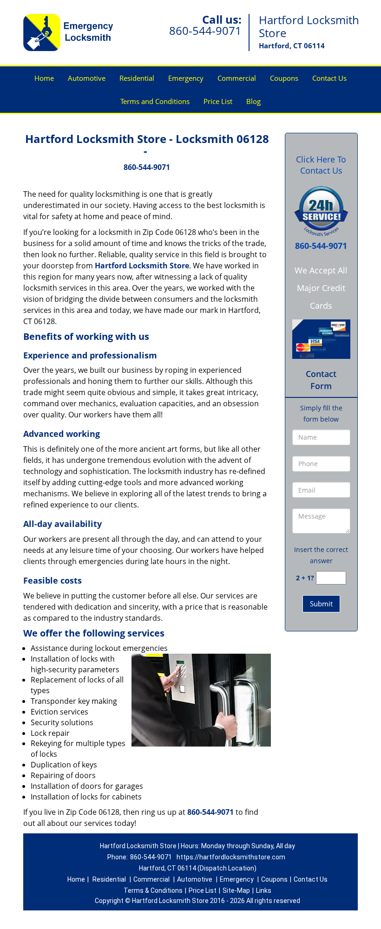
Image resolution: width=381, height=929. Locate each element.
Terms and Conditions (155, 101)
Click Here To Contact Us (321, 165)
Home (44, 78)
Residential (136, 78)
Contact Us (329, 78)
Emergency (186, 78)
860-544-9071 (205, 30)
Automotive (86, 78)
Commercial (236, 78)
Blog (253, 101)
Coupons (284, 78)
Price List (218, 101)
